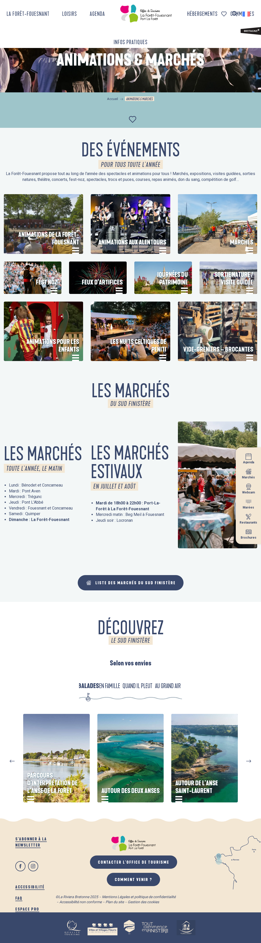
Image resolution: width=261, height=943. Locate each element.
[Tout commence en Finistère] (155, 927)
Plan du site (115, 902)
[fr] (246, 14)
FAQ (18, 898)
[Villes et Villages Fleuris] (102, 927)
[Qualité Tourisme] (72, 927)
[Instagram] (33, 866)
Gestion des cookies (143, 902)
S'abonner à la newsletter (31, 842)
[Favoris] (224, 14)
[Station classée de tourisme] (129, 927)
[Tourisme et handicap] (186, 927)
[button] (234, 14)
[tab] (88, 685)
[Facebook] (20, 866)
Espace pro (27, 909)
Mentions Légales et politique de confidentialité (139, 897)
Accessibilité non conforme (80, 902)
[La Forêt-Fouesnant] (146, 13)
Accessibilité (30, 887)
